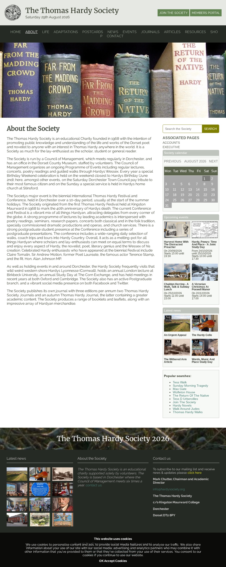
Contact (115, 36)
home (15, 32)
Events (130, 32)
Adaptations (66, 32)
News (112, 32)
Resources (195, 32)
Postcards (92, 32)
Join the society (173, 13)
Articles (172, 32)
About (31, 32)
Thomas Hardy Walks (188, 412)
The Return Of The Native (191, 395)
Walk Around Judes (186, 408)
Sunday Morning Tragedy (190, 385)
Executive (171, 147)
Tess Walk (180, 382)
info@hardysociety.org (169, 489)
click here (195, 472)
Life (45, 32)
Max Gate (179, 389)
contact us (93, 485)
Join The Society (184, 402)
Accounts (171, 142)
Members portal (206, 13)
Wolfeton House (184, 392)
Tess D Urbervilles (185, 399)
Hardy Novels (182, 405)
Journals (150, 32)
